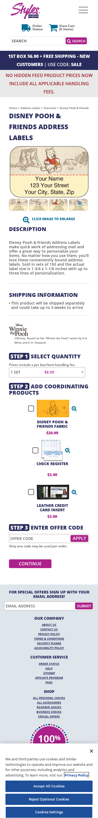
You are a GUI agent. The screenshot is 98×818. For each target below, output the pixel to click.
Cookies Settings (49, 812)
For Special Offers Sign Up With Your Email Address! (49, 594)
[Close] (91, 751)
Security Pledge (49, 643)
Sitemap (49, 673)
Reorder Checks (49, 707)
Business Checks (49, 711)
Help (49, 668)
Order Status (49, 663)
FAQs (49, 682)
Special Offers (49, 716)
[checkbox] (50, 408)
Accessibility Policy (49, 647)
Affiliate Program (49, 677)
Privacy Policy (49, 634)
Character (50, 108)
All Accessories (49, 702)
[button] (74, 409)
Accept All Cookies (49, 786)
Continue (30, 564)
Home (13, 108)
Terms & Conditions (49, 638)
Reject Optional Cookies (49, 799)
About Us (49, 624)
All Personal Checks (49, 697)
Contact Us (49, 629)
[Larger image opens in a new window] (49, 171)
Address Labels (30, 108)
